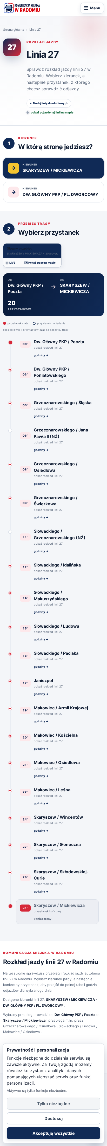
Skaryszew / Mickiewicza (24, 1020)
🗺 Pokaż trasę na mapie (40, 262)
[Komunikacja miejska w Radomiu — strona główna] (21, 8)
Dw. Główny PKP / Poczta (75, 1015)
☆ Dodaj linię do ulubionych (48, 103)
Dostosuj (53, 1118)
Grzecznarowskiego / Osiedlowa (29, 1026)
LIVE (12, 262)
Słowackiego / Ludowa (77, 1026)
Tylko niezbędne (53, 1103)
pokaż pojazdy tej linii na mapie (52, 112)
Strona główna (13, 29)
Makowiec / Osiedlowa (21, 1032)
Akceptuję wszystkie (53, 1133)
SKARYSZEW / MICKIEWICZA (70, 999)
